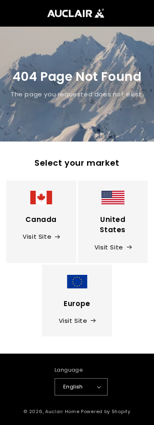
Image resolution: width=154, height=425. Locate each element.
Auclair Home (62, 411)
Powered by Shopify (106, 411)
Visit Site (37, 236)
